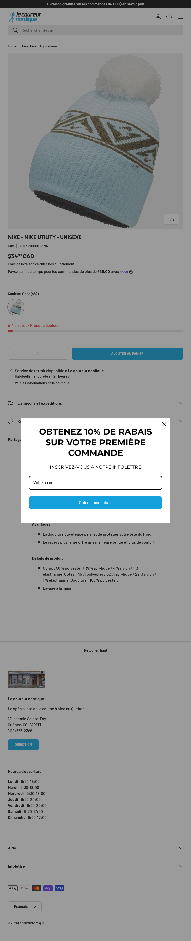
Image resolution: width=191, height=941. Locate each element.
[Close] (164, 424)
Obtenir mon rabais (95, 502)
